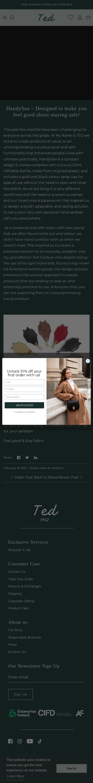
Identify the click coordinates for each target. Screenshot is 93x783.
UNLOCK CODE (24, 405)
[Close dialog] (88, 361)
